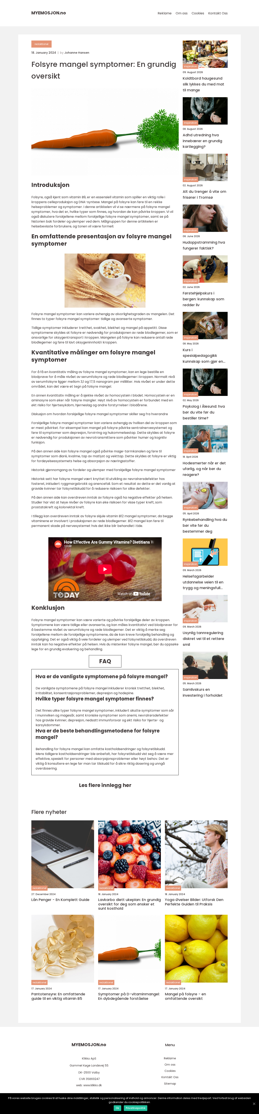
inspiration (190, 66)
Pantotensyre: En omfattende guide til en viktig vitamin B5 (58, 996)
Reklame (165, 13)
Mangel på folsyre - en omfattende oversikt (185, 996)
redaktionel (41, 44)
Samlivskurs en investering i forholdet (203, 692)
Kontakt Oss (218, 13)
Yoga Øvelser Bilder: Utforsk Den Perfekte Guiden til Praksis (194, 902)
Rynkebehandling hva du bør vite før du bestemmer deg (205, 525)
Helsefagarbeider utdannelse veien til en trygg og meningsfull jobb (203, 582)
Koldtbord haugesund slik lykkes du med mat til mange (203, 84)
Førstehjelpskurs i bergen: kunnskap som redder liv (203, 299)
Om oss (182, 13)
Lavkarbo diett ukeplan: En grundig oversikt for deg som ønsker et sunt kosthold (129, 904)
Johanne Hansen (76, 52)
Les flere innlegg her (105, 785)
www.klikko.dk (92, 1085)
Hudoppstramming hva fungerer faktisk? (204, 245)
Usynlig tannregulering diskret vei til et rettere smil (203, 638)
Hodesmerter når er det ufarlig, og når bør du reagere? (204, 469)
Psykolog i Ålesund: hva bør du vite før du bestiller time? (204, 412)
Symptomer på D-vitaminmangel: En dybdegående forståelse (129, 996)
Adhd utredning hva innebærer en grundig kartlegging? (202, 140)
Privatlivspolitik (135, 1108)
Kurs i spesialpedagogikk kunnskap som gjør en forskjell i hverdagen (203, 355)
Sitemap (170, 1084)
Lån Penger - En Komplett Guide (60, 900)
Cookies (198, 13)
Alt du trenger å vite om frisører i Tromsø (204, 194)
